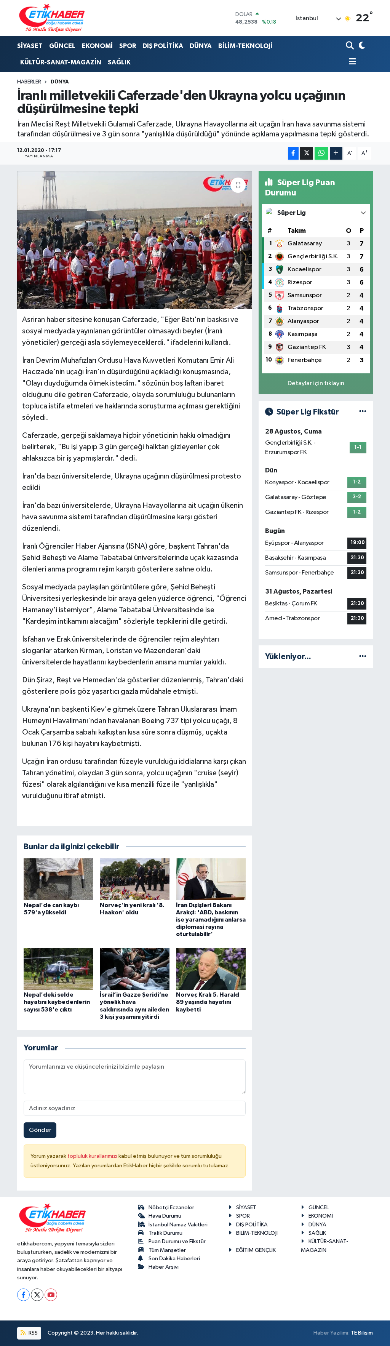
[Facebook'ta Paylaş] (293, 153)
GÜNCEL (62, 46)
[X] (37, 1294)
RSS (32, 1333)
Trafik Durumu (165, 1233)
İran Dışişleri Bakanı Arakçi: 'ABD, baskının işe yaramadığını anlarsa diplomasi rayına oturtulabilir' (211, 920)
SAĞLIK (119, 62)
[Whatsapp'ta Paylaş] (321, 153)
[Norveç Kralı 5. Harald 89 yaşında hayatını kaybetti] (211, 968)
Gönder (40, 1130)
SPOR (127, 46)
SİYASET (30, 46)
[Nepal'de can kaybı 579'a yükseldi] (58, 879)
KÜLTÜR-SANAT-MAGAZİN (60, 62)
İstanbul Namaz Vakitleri (178, 1225)
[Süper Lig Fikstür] (362, 412)
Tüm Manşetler (167, 1250)
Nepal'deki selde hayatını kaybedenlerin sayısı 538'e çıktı (57, 1002)
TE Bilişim (362, 1333)
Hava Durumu (165, 1216)
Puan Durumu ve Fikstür (177, 1241)
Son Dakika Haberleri (174, 1258)
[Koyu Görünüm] (360, 46)
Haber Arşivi (164, 1267)
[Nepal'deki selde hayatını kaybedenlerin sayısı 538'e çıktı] (58, 968)
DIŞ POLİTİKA (162, 46)
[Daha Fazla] (336, 153)
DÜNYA (201, 46)
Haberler (29, 82)
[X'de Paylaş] (306, 153)
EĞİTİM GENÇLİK (256, 1250)
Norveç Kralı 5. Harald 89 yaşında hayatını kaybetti (207, 1002)
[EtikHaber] (52, 18)
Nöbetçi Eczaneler (171, 1207)
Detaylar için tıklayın (316, 383)
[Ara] (350, 46)
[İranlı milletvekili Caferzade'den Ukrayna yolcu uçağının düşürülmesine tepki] (134, 240)
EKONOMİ (97, 46)
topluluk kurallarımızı (92, 1156)
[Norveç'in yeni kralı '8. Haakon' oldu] (134, 879)
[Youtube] (51, 1294)
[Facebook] (23, 1294)
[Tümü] (362, 656)
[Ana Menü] (351, 62)
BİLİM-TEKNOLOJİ (245, 46)
